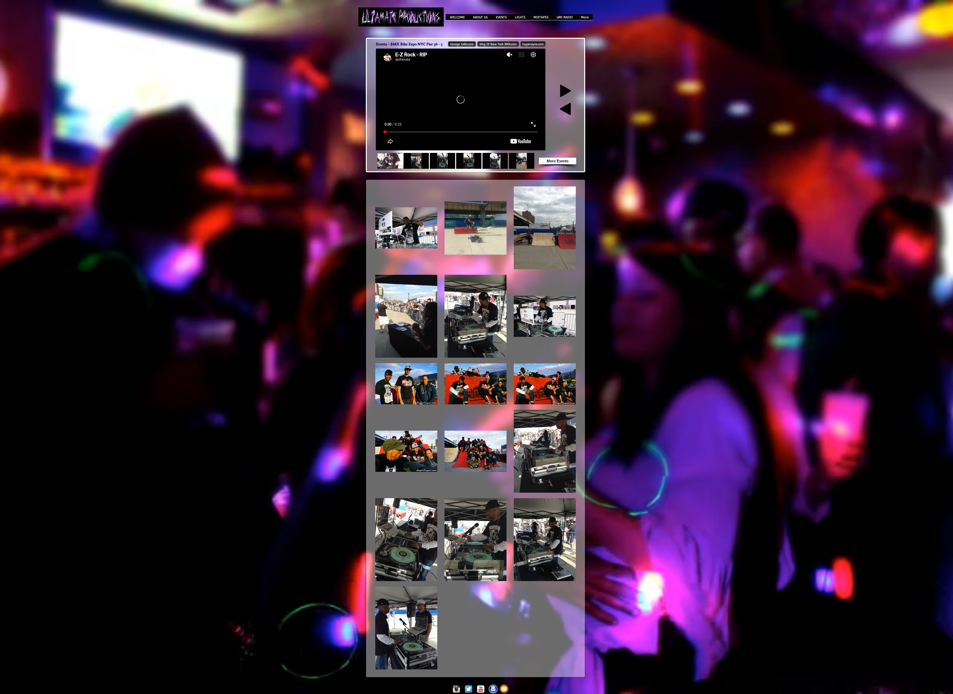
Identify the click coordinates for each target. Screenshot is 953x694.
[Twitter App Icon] (468, 689)
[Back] (567, 109)
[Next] (564, 91)
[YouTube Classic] (480, 689)
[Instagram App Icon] (456, 689)
